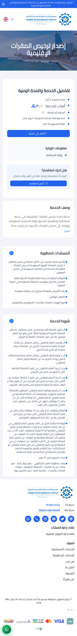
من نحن (69, 561)
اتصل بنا (69, 567)
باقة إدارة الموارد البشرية (60, 533)
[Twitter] (62, 519)
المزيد (67, 231)
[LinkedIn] (71, 519)
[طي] (11, 253)
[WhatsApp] (28, 519)
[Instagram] (45, 519)
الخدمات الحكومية (63, 555)
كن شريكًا (68, 579)
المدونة (69, 573)
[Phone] (36, 519)
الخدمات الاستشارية (62, 549)
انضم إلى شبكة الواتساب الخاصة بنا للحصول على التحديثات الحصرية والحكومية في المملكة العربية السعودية (41, 4)
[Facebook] (54, 519)
